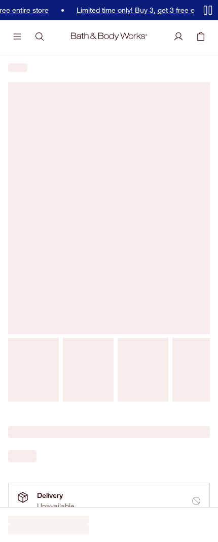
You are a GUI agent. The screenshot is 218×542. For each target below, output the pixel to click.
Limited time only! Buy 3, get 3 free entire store (140, 10)
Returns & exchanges (43, 300)
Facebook (21, 210)
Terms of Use (26, 524)
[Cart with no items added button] (201, 36)
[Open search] (39, 36)
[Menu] (17, 36)
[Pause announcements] (208, 10)
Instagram (54, 210)
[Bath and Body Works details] (205, 116)
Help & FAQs (28, 271)
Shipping (22, 285)
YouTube (85, 210)
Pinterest (115, 210)
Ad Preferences (118, 524)
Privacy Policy (71, 524)
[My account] (178, 36)
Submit (189, 179)
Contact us (25, 314)
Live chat (23, 329)
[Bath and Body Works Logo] (109, 36)
